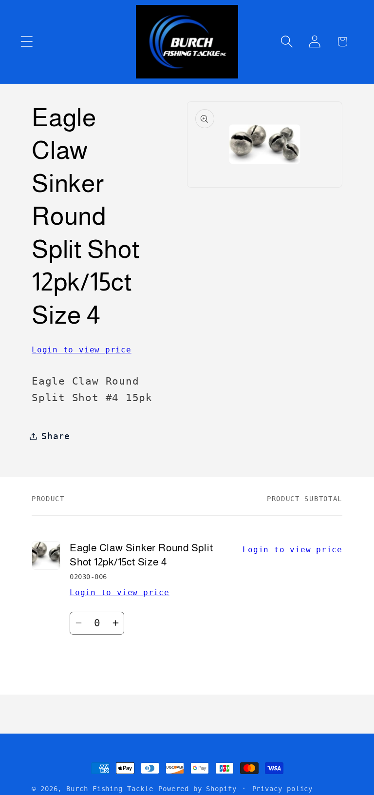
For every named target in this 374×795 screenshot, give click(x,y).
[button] (26, 42)
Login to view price (81, 349)
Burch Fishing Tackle (109, 789)
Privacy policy (282, 789)
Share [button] (55, 436)
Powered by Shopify (197, 789)
